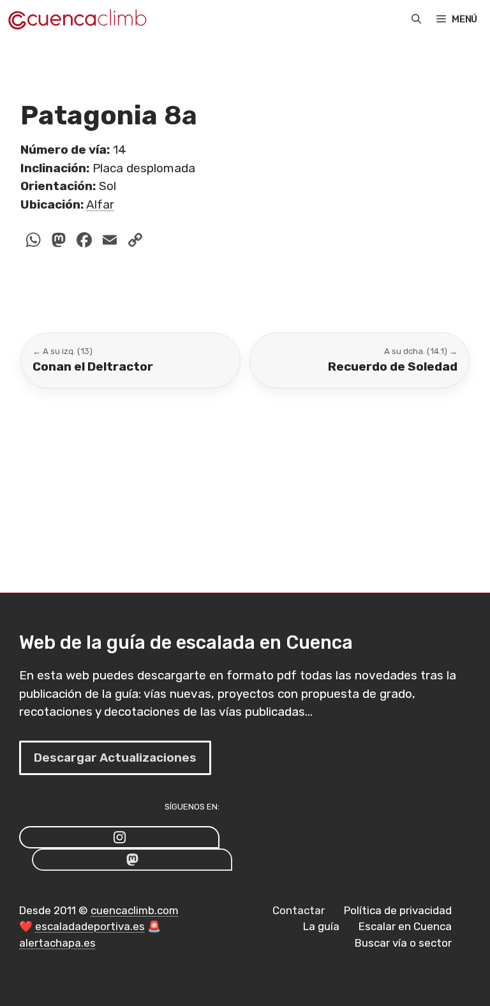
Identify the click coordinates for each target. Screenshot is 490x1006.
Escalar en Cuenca (405, 926)
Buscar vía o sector (403, 942)
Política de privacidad (398, 910)
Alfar (100, 204)
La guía (321, 926)
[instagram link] (119, 837)
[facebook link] (132, 859)
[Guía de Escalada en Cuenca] (76, 19)
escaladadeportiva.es (90, 926)
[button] (416, 19)
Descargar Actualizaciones (115, 757)
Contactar (298, 910)
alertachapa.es (57, 942)
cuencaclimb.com (135, 910)
